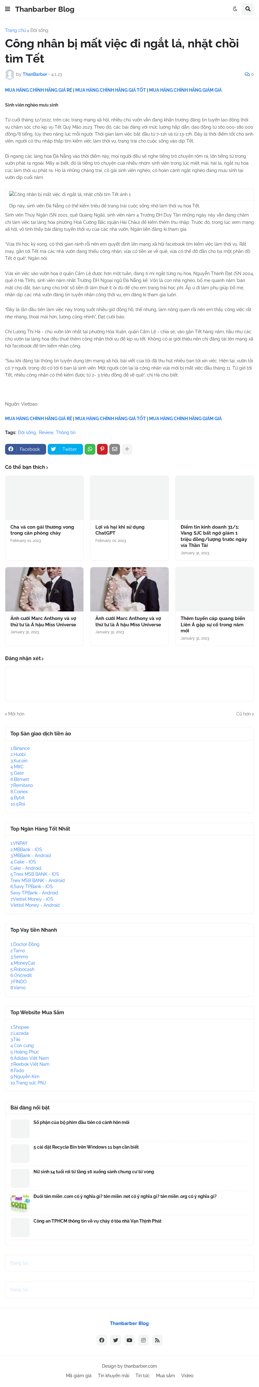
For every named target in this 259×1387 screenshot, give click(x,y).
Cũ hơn (243, 713)
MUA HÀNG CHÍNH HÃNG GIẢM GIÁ (185, 90)
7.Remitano (21, 785)
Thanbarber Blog (45, 9)
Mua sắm (165, 1375)
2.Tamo (17, 950)
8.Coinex (19, 791)
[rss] (157, 1340)
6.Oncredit (21, 975)
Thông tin (65, 432)
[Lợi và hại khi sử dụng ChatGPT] (129, 498)
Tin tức (143, 1375)
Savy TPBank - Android (34, 892)
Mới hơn (16, 713)
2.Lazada (19, 1033)
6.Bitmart (19, 779)
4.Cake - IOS (23, 861)
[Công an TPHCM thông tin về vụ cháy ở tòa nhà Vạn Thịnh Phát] (20, 1227)
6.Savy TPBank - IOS (31, 886)
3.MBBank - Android (30, 855)
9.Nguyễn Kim (24, 1076)
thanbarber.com (140, 1366)
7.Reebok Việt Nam (30, 1064)
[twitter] (115, 1340)
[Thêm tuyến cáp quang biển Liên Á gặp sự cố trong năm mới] (215, 589)
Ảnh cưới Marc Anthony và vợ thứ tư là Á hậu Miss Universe (43, 622)
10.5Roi (17, 804)
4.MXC (17, 766)
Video (187, 1375)
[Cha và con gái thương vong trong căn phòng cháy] (44, 498)
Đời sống (39, 30)
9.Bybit (17, 797)
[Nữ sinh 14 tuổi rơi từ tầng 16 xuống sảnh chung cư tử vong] (20, 1178)
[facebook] (101, 1340)
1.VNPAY (18, 843)
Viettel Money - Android (35, 905)
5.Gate (17, 773)
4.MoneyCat (22, 963)
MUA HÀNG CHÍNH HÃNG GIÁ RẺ (38, 90)
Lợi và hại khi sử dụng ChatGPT (120, 530)
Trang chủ (15, 30)
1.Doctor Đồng (24, 944)
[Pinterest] (102, 449)
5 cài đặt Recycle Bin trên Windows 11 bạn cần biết (86, 1147)
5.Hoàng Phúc (24, 1051)
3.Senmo (19, 956)
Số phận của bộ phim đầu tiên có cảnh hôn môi (81, 1122)
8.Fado (17, 1070)
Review (46, 432)
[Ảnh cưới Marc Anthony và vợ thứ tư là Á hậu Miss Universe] (44, 589)
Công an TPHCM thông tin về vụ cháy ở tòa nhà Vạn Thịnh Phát (97, 1221)
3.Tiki (15, 1039)
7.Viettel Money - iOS (31, 899)
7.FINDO (18, 981)
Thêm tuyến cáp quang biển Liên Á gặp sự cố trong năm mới (213, 625)
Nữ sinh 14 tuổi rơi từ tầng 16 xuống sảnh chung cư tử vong (93, 1171)
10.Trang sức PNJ (28, 1082)
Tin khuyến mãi (113, 1375)
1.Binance (20, 748)
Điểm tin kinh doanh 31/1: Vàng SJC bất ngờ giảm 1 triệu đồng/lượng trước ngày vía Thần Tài (214, 536)
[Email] (114, 449)
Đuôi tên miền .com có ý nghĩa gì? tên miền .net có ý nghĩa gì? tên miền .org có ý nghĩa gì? (125, 1196)
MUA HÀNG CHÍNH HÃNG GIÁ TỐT (110, 90)
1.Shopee (19, 1027)
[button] (7, 9)
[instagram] (143, 1340)
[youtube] (129, 1340)
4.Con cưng (22, 1045)
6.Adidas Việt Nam (29, 1058)
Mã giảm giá (79, 1375)
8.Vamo (18, 987)
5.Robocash (22, 969)
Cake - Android (25, 868)
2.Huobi (18, 754)
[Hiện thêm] (127, 449)
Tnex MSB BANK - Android (37, 880)
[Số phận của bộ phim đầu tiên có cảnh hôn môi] (20, 1129)
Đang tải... (20, 1263)
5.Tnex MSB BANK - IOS (34, 874)
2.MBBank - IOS (26, 849)
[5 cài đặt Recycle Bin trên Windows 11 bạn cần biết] (20, 1153)
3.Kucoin (18, 760)
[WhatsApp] (90, 449)
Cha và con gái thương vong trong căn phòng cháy (42, 530)
